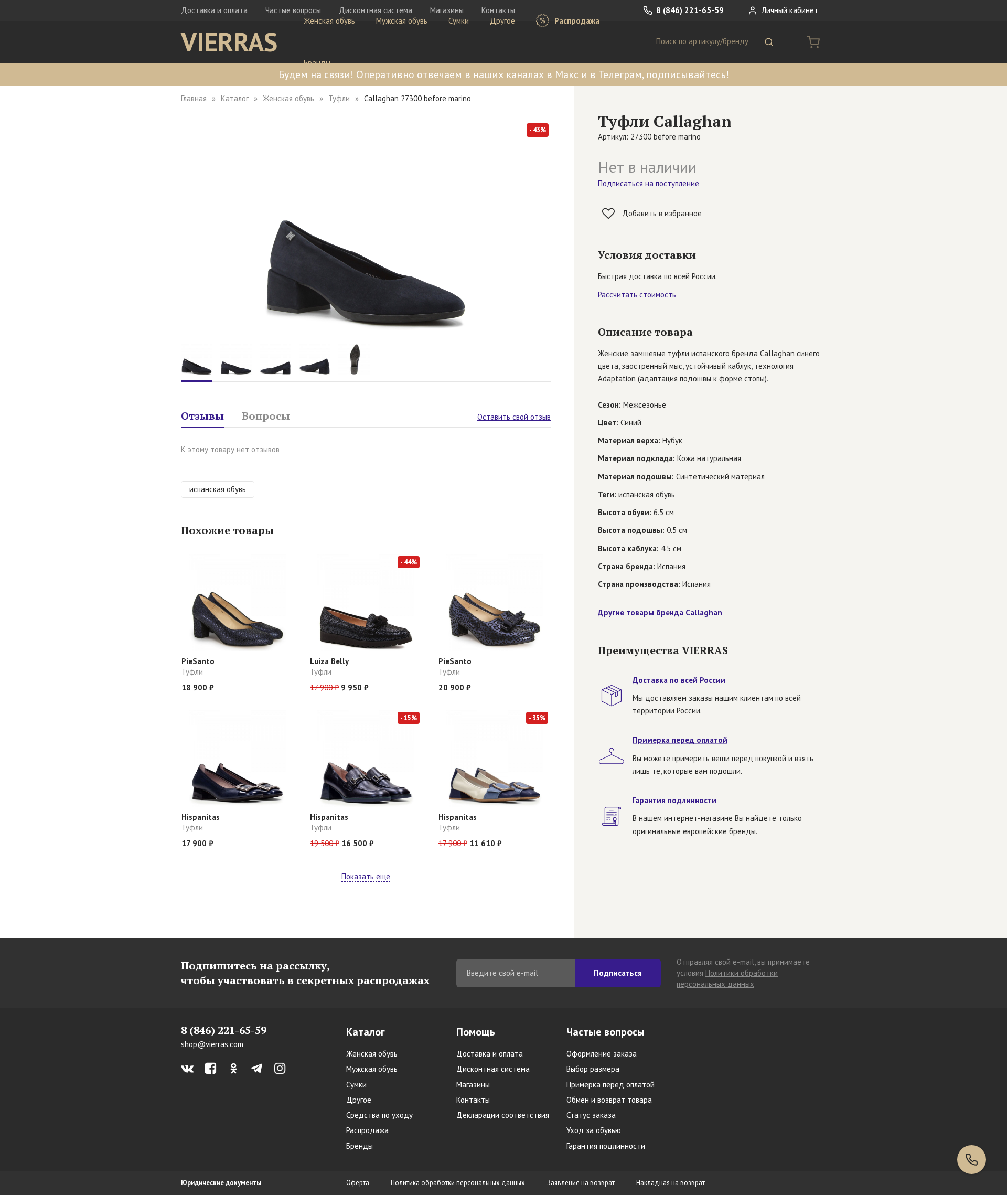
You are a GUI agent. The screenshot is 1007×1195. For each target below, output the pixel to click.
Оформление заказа (601, 1054)
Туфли (339, 98)
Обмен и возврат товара (609, 1100)
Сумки (458, 21)
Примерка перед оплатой (610, 1085)
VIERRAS (229, 42)
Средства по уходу (379, 1115)
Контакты (473, 1100)
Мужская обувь (401, 21)
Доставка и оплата (214, 10)
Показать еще (365, 876)
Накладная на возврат (670, 1182)
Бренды (317, 63)
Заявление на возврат (581, 1182)
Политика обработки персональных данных (458, 1182)
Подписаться (618, 973)
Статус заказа (591, 1115)
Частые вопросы (605, 1032)
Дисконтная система (493, 1069)
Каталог (235, 98)
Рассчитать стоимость (637, 295)
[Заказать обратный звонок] (971, 1159)
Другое (502, 21)
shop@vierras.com (212, 1044)
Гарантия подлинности (605, 1146)
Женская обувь (329, 21)
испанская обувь (217, 489)
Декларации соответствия (502, 1115)
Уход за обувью (593, 1130)
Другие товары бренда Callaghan (660, 612)
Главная (194, 98)
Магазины (473, 1085)
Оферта (357, 1182)
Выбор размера (592, 1069)
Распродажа (575, 21)
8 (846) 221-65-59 (689, 10)
